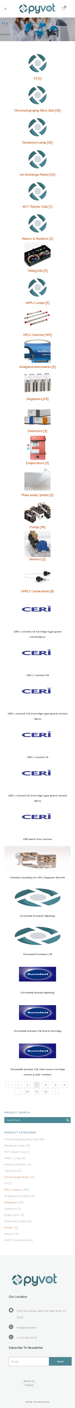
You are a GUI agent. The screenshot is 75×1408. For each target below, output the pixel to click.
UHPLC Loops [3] (37, 303)
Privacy (29, 1385)
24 (27, 1092)
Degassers (11, 1202)
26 (46, 1092)
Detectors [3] (37, 431)
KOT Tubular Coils (15, 1152)
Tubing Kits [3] (37, 271)
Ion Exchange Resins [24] (37, 175)
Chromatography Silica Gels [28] (37, 110)
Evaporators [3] (37, 463)
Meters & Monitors (15, 1164)
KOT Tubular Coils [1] (37, 207)
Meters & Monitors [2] (37, 239)
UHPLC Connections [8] (37, 591)
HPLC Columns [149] (37, 335)
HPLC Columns (13, 1189)
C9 (6, 1183)
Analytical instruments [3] (37, 367)
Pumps (8, 1227)
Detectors (10, 1208)
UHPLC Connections (16, 1240)
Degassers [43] (38, 399)
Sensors (9, 1233)
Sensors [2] (37, 559)
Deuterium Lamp (14, 1145)
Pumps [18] (37, 527)
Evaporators (12, 1215)
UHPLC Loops (12, 1158)
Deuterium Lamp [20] (37, 142)
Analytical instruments (17, 1196)
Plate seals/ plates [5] (38, 495)
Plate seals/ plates (15, 1221)
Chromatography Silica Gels (21, 1139)
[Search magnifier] (68, 1120)
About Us (29, 1381)
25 (36, 1092)
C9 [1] (37, 78)
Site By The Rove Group (37, 1402)
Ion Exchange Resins (16, 1177)
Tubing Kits (10, 1170)
